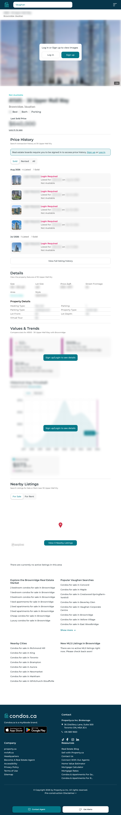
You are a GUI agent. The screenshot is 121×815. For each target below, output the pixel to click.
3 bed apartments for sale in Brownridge (32, 611)
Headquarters (11, 756)
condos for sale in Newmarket (26, 671)
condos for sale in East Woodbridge (79, 624)
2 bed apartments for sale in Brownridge (32, 606)
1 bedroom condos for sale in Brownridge (32, 592)
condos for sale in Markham (25, 676)
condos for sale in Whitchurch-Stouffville (32, 681)
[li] (78, 739)
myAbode (25, 722)
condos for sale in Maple (73, 589)
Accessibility (10, 763)
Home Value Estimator (73, 763)
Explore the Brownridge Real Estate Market (32, 581)
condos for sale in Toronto (24, 657)
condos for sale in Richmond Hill (27, 648)
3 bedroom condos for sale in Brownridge (32, 597)
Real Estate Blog (70, 749)
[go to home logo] (20, 716)
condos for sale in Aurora (23, 667)
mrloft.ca (9, 752)
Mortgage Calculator (72, 767)
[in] (73, 739)
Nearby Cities (18, 643)
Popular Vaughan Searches (77, 580)
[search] (42, 5)
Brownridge (9, 16)
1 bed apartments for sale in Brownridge (32, 601)
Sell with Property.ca (73, 752)
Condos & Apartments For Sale (78, 774)
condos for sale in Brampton (25, 662)
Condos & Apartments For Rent (78, 778)
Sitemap (8, 774)
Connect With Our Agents (75, 760)
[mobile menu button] (116, 4)
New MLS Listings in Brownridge (80, 643)
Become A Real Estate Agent (19, 760)
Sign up (70, 55)
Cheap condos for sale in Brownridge (30, 616)
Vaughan (19, 16)
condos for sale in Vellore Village (77, 619)
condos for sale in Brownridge (76, 615)
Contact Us (67, 756)
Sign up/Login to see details (60, 357)
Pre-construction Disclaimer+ (60, 793)
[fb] (68, 739)
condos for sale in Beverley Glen (77, 602)
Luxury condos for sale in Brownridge (30, 620)
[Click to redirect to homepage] (7, 4)
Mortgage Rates (70, 770)
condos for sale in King (22, 653)
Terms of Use (11, 770)
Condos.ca (9, 722)
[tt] (64, 739)
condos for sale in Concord (74, 585)
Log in (50, 55)
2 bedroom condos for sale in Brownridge (32, 587)
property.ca (10, 749)
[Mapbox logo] (17, 544)
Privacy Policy (11, 767)
